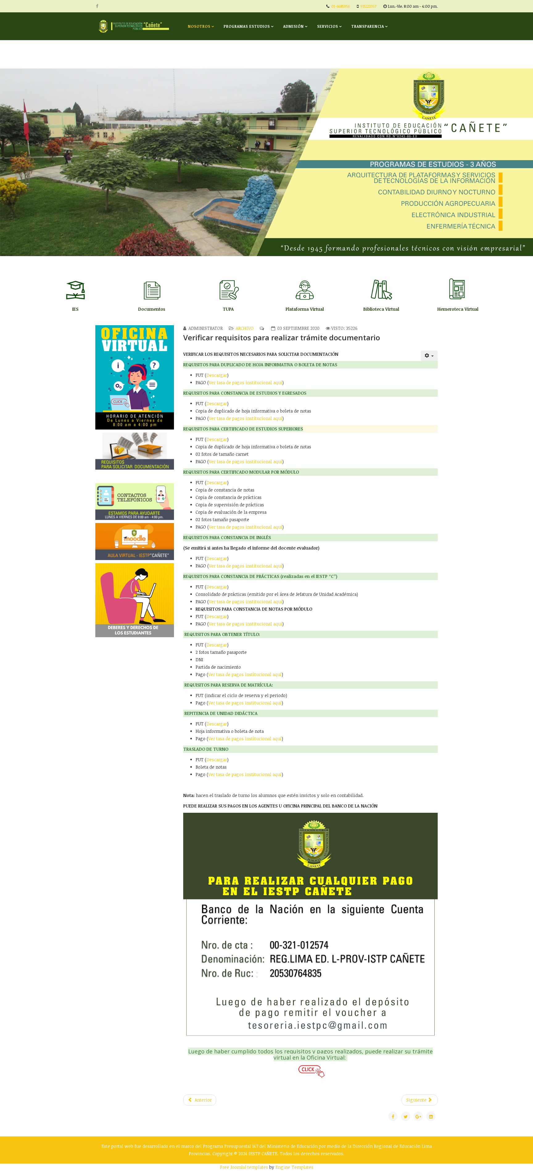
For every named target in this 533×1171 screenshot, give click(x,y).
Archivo (245, 328)
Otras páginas (204, 54)
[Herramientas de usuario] (429, 356)
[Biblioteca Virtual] (381, 291)
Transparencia (367, 26)
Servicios (327, 26)
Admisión (293, 26)
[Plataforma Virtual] (304, 291)
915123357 (368, 6)
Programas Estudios (247, 26)
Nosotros (199, 26)
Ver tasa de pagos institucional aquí (245, 382)
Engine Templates (294, 1167)
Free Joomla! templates (244, 1167)
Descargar (216, 375)
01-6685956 (340, 6)
